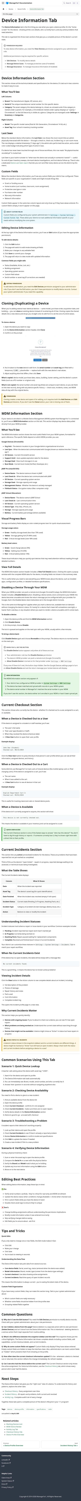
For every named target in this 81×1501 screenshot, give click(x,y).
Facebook (5, 1463)
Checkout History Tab (14, 1432)
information (30, 1409)
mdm (50, 1409)
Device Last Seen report (19, 163)
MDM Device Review (13, 1427)
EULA (3, 1484)
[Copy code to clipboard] (77, 747)
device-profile (19, 1409)
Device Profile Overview (15, 1435)
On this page (7, 14)
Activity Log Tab (12, 1429)
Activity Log (9, 1397)
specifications (41, 1409)
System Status (7, 1481)
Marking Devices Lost (14, 1424)
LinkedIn (5, 1460)
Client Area (6, 1478)
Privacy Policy (7, 1487)
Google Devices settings (59, 665)
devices (9, 1409)
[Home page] (3, 9)
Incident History (11, 1394)
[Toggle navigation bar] (3, 2)
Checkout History (51, 1366)
